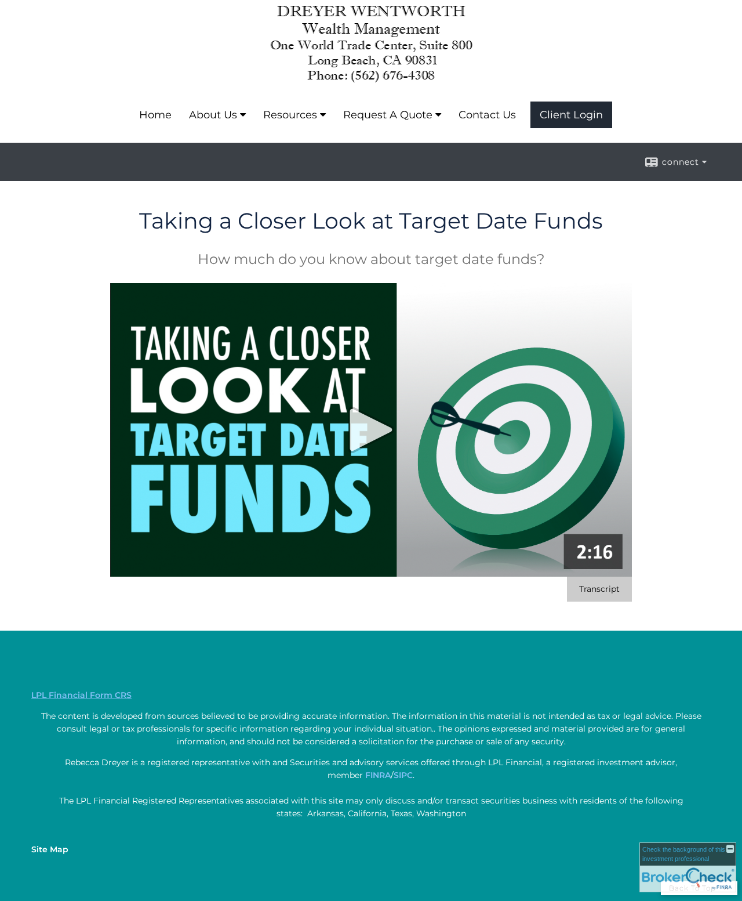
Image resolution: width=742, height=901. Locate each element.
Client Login (571, 114)
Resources (290, 114)
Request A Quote (387, 114)
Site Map (49, 849)
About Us (213, 114)
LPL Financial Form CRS (81, 695)
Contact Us (487, 114)
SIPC (403, 775)
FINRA (378, 775)
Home (155, 114)
